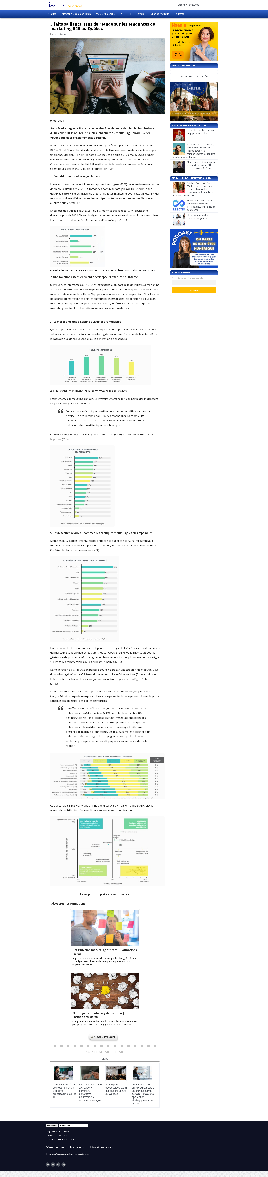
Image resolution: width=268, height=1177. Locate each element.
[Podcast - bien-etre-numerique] (194, 248)
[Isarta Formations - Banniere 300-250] (194, 101)
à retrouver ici (120, 894)
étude (62, 133)
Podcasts (179, 13)
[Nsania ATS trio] (194, 41)
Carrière (140, 13)
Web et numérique (105, 13)
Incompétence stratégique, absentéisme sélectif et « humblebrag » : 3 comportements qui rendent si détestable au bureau (194, 150)
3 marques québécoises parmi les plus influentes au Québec (116, 1089)
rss (63, 1164)
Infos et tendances (101, 1147)
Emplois (181, 4)
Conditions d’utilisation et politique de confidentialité (67, 1154)
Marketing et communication (76, 13)
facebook (53, 1164)
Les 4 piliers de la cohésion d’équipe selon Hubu (200, 132)
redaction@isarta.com (64, 1139)
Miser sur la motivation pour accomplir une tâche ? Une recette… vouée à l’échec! (201, 165)
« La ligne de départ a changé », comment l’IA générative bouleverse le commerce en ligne (90, 1092)
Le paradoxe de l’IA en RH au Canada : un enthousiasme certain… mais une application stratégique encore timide (143, 1094)
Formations (193, 4)
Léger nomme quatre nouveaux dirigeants (197, 216)
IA (121, 13)
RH (129, 13)
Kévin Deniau (60, 33)
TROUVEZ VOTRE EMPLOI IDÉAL (194, 76)
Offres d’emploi (55, 1147)
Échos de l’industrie (159, 13)
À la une (52, 13)
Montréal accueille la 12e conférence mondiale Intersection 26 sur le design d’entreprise (201, 205)
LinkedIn (58, 1164)
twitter (48, 1164)
